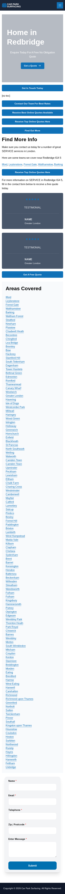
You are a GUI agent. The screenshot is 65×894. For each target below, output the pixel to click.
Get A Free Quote (32, 274)
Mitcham (10, 649)
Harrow (10, 680)
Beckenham (12, 577)
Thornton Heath (14, 623)
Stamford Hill (13, 358)
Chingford (11, 339)
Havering (11, 399)
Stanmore (11, 661)
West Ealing (12, 683)
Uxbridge (11, 767)
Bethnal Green (14, 373)
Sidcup (10, 509)
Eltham (10, 479)
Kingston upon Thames (19, 725)
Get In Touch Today (32, 88)
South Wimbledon (16, 646)
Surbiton (10, 740)
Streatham (11, 585)
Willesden (11, 581)
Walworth (11, 456)
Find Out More (32, 130)
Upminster (11, 467)
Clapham (11, 547)
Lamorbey (11, 505)
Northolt (10, 706)
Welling (10, 452)
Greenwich (12, 430)
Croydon (10, 653)
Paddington (12, 524)
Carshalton (12, 691)
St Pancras (12, 445)
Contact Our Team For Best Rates (32, 103)
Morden (10, 668)
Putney (10, 608)
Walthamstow (45, 164)
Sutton (9, 710)
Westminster (13, 490)
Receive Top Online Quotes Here (32, 121)
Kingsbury (11, 600)
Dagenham (12, 365)
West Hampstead (15, 536)
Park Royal (12, 627)
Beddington (12, 664)
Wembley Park (14, 619)
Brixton (10, 528)
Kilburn (10, 543)
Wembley (11, 638)
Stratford (10, 320)
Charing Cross (14, 486)
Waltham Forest (14, 316)
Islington (10, 422)
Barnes (10, 634)
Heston (10, 736)
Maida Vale (12, 539)
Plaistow (10, 327)
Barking (58, 164)
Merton (9, 642)
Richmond (11, 695)
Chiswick (11, 630)
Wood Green (13, 418)
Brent (9, 558)
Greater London (14, 395)
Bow (8, 350)
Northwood (12, 744)
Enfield (10, 437)
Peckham (11, 471)
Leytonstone (15, 164)
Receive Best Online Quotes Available (32, 112)
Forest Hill (11, 520)
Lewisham (11, 475)
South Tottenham (15, 361)
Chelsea (10, 551)
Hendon (10, 570)
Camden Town (14, 460)
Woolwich (11, 392)
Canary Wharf (13, 388)
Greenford (11, 702)
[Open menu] (60, 5)
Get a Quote (30, 65)
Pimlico (10, 513)
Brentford (11, 676)
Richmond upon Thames (19, 699)
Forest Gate (30, 164)
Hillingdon (11, 755)
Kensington (12, 566)
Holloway (11, 426)
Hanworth (11, 759)
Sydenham (12, 555)
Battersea (11, 574)
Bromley (10, 346)
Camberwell (12, 494)
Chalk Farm (12, 483)
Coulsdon (11, 733)
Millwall (10, 411)
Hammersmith (13, 604)
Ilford (4, 164)
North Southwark (15, 448)
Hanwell (10, 687)
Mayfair (10, 498)
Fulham (10, 592)
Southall (10, 721)
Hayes (9, 752)
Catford (10, 502)
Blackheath (12, 441)
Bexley (9, 517)
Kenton (10, 657)
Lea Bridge (12, 342)
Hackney (11, 354)
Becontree (11, 335)
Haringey (11, 414)
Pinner (9, 718)
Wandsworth (13, 589)
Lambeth (10, 532)
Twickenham (13, 714)
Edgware (11, 615)
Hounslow (11, 729)
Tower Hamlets (14, 369)
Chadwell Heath (15, 331)
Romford (10, 380)
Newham (11, 323)
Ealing (9, 672)
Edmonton (11, 376)
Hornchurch (12, 433)
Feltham (10, 763)
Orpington (11, 611)
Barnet (9, 562)
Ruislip (10, 748)
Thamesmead (13, 384)
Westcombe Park (15, 407)
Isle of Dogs (12, 403)
